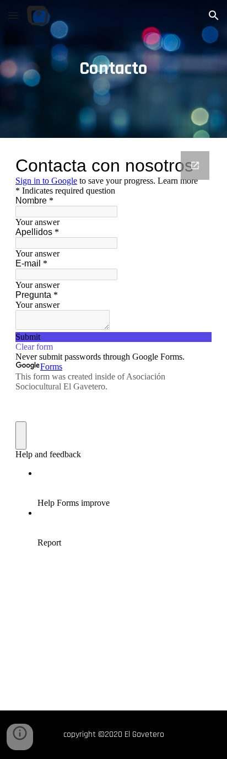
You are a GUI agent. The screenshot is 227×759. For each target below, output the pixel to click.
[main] (113, 69)
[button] (13, 15)
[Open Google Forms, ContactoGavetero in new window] (195, 165)
